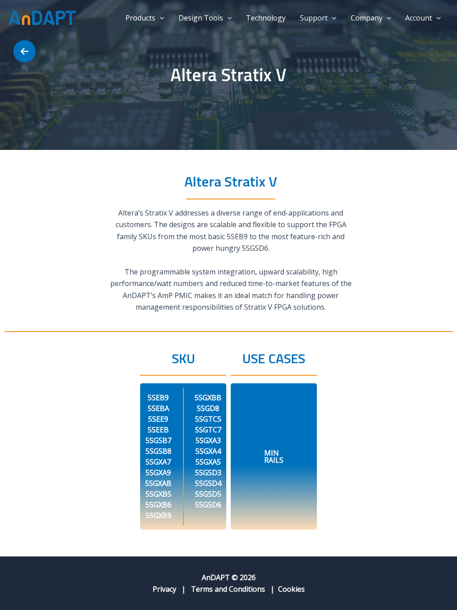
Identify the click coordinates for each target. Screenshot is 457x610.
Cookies (291, 589)
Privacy (164, 589)
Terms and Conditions (228, 589)
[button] (159, 18)
